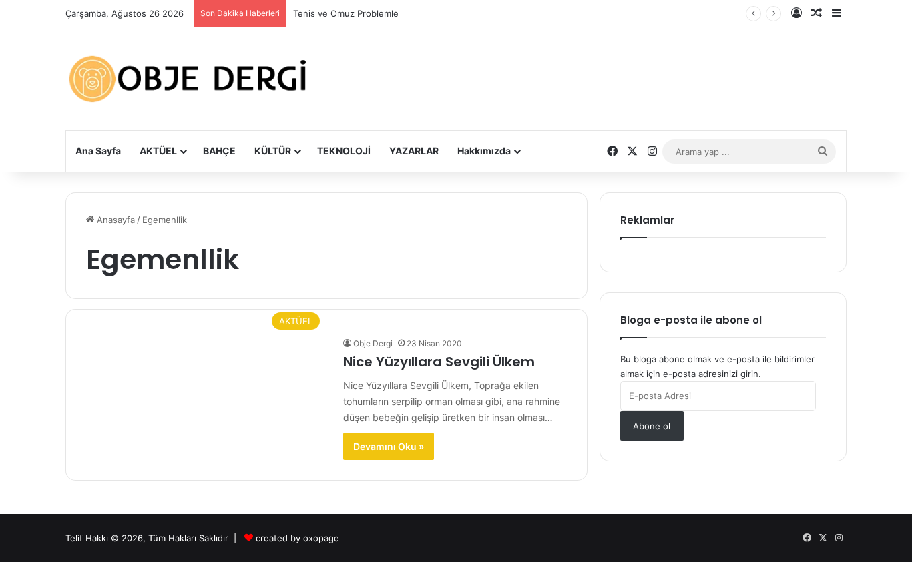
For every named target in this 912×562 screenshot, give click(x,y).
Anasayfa (114, 219)
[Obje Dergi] (188, 78)
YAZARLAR (414, 150)
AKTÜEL (158, 150)
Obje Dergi (373, 343)
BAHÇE (219, 150)
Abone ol (651, 425)
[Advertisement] (589, 68)
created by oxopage (297, 538)
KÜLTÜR (272, 150)
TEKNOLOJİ (344, 150)
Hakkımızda (484, 150)
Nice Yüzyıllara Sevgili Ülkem (439, 361)
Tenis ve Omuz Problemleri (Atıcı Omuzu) (378, 13)
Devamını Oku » (388, 446)
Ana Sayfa (98, 150)
